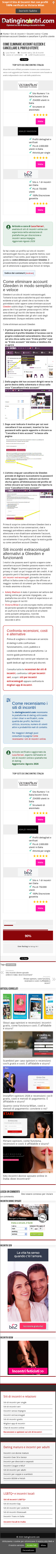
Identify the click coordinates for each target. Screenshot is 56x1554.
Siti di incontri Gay (12, 1504)
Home (5, 34)
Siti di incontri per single (15, 1402)
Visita (40, 121)
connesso (37, 1194)
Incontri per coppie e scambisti (18, 1474)
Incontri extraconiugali (14, 1415)
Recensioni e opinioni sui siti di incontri (23, 1432)
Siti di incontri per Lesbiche (16, 1508)
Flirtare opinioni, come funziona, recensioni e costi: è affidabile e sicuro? (37, 980)
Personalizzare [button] (28, 1550)
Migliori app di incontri (14, 1423)
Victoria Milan (12, 605)
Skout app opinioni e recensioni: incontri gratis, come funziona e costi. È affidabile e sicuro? (27, 1025)
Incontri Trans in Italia (14, 1516)
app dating (11, 965)
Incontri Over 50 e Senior (15, 1457)
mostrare (29, 273)
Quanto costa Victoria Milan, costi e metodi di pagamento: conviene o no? (25, 1107)
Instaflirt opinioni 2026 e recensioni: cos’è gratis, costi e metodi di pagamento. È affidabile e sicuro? (27, 1098)
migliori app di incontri (19, 685)
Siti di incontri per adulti (15, 1470)
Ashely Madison (12, 592)
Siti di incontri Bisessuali (15, 1512)
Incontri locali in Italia (15, 1522)
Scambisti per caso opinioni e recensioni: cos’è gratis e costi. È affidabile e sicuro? (27, 1062)
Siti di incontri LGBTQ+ (15, 1499)
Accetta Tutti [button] (31, 1545)
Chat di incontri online (14, 1428)
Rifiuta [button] (43, 1545)
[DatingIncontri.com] (28, 21)
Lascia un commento (14, 55)
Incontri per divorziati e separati (19, 1461)
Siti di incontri (18, 34)
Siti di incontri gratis (13, 1419)
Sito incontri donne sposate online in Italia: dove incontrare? (19, 973)
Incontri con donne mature (16, 1453)
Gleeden (7, 306)
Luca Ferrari (10, 53)
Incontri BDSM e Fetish (14, 1478)
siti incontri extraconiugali (16, 577)
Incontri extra (33, 34)
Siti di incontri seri (12, 1406)
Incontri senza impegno (15, 1411)
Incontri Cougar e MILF (14, 1466)
